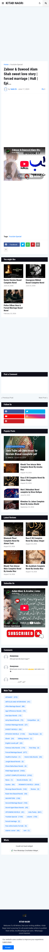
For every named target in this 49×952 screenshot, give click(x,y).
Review (35, 789)
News (9, 780)
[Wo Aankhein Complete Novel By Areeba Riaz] (35, 557)
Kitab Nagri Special (15, 771)
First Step (34, 748)
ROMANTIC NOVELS (29, 784)
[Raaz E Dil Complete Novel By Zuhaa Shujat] (11, 481)
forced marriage (12, 821)
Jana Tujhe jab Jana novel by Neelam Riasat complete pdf (21, 452)
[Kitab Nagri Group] (35, 421)
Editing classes (25, 738)
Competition (33, 720)
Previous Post (8, 398)
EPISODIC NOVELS (15, 734)
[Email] (38, 244)
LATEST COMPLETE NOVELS (18, 775)
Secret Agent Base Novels (16, 807)
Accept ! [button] (8, 947)
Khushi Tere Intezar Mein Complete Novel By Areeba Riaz (31, 467)
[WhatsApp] (28, 244)
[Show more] (6, 249)
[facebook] (14, 411)
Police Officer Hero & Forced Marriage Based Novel (13, 308)
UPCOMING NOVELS (14, 812)
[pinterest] (14, 421)
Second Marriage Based (16, 803)
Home (6, 64)
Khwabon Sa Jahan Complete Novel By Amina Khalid (32, 502)
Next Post (42, 398)
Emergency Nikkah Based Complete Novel (35, 281)
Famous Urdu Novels (15, 748)
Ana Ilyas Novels (13, 715)
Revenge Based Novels (16, 789)
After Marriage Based (15, 706)
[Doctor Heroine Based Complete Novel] (13, 271)
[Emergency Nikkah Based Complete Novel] (35, 271)
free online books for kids (16, 826)
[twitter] (35, 411)
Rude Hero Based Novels (16, 794)
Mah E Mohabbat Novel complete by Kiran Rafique (31, 490)
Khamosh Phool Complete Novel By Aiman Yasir (11, 541)
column (32, 817)
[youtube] (14, 416)
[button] (3, 3)
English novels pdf (13, 743)
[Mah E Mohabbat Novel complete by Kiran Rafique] (11, 493)
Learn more (7, 942)
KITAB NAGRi (14, 3)
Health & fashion (12, 757)
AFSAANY (11, 697)
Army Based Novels (14, 720)
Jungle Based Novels (14, 761)
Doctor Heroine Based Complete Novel (12, 281)
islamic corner (12, 830)
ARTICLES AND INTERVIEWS (17, 702)
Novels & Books (24, 780)
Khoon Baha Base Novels (16, 766)
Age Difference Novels (15, 711)
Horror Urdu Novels (33, 757)
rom (27, 830)
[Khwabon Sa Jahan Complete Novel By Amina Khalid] (11, 505)
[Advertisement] (24, 34)
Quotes (10, 784)
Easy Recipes (35, 734)
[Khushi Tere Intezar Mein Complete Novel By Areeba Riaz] (11, 468)
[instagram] (35, 416)
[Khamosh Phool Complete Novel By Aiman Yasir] (13, 529)
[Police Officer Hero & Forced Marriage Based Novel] (13, 296)
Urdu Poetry (34, 812)
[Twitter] (23, 244)
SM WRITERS (12, 798)
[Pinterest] (33, 244)
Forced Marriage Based (16, 752)
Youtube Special (16, 64)
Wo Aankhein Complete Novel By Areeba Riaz (35, 567)
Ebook (9, 738)
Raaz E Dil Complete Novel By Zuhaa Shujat (32, 478)
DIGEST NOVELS (13, 729)
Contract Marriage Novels (16, 725)
